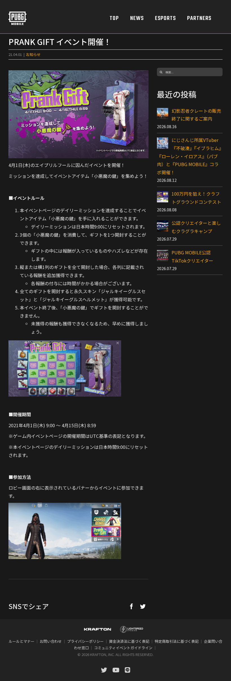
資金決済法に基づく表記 (129, 641)
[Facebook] (131, 606)
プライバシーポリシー (85, 641)
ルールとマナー (21, 641)
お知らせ (33, 54)
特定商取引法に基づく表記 (177, 641)
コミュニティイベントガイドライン (123, 647)
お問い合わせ (51, 641)
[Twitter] (142, 606)
